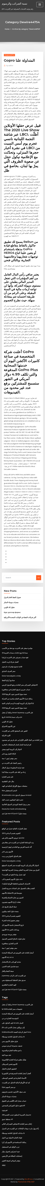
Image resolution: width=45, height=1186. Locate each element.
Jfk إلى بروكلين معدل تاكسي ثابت (13, 1027)
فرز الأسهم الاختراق (8, 726)
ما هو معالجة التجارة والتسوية (12, 1050)
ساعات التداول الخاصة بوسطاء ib (13, 1037)
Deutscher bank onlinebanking (14, 809)
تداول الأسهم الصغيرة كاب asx (12, 879)
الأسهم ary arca (8, 957)
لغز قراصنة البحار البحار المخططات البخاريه (16, 745)
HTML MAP (30, 1182)
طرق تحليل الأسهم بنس (10, 1041)
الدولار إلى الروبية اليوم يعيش (12, 749)
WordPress (28, 1179)
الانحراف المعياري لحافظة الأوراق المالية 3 (16, 884)
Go (39, 577)
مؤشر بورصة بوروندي (9, 934)
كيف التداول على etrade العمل (12, 1023)
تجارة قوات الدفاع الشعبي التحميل (13, 939)
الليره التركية (6, 735)
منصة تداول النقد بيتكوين (10, 911)
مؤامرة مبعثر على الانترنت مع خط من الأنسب (17, 648)
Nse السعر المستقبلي (9, 790)
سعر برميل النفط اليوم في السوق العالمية (16, 804)
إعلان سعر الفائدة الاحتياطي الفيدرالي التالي (17, 1124)
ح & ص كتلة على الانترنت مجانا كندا (14, 772)
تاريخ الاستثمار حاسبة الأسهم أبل (13, 925)
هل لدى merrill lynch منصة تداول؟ (14, 813)
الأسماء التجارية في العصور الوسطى (14, 1078)
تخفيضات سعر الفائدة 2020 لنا (12, 1009)
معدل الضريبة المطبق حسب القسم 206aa (16, 1115)
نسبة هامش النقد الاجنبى (10, 966)
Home (7, 29)
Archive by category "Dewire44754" (26, 29)
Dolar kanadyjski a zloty (11, 676)
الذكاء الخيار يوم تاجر (9, 754)
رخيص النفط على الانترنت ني (12, 763)
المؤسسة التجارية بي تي (10, 1018)
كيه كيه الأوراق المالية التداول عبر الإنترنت (16, 1082)
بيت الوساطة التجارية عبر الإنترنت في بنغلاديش (18, 842)
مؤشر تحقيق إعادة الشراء (11, 920)
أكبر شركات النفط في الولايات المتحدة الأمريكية (20, 617)
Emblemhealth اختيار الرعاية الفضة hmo (16, 1032)
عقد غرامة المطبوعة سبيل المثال (13, 768)
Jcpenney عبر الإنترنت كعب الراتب (14, 975)
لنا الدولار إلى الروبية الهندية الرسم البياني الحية (18, 703)
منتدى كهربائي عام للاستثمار (11, 962)
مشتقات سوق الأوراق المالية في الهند (14, 786)
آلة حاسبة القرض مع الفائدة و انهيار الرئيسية (17, 847)
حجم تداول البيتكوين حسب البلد (12, 800)
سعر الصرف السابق (8, 671)
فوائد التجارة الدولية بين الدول (12, 1138)
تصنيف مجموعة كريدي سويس (12, 1046)
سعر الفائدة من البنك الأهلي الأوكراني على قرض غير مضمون (22, 740)
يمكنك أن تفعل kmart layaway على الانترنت (17, 712)
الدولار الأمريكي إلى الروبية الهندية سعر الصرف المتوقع (20, 865)
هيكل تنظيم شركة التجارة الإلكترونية (14, 1060)
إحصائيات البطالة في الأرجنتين (12, 1156)
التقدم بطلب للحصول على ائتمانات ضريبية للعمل (18, 888)
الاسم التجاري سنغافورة (10, 943)
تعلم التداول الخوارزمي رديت (11, 856)
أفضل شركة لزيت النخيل (10, 662)
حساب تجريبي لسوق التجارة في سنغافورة (16, 689)
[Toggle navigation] (39, 4)
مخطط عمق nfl (7, 1119)
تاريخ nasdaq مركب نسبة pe (12, 717)
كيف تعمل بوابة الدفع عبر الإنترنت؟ (14, 874)
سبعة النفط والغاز (8, 971)
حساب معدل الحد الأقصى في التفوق (14, 1101)
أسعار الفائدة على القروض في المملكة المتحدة (18, 953)
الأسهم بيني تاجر (7, 851)
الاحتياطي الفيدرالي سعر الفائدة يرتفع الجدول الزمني (20, 685)
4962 (3, 1165)
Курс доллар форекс (12, 612)
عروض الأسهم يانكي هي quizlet (13, 838)
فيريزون (4, 1110)
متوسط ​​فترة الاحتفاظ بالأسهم (12, 893)
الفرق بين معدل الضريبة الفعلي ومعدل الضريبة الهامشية (21, 870)
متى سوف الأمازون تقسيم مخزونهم (14, 1092)
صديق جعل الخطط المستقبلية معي (14, 980)
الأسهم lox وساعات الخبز (10, 930)
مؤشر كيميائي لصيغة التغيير (11, 1161)
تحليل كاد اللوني (9, 607)
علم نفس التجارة (7, 777)
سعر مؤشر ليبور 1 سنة (9, 758)
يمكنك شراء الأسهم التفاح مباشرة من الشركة (17, 699)
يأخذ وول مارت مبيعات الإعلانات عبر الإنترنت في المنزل (20, 1128)
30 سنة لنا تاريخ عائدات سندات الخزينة (15, 653)
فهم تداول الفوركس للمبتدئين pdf (13, 1105)
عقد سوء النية (6, 1055)
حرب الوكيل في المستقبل (11, 1147)
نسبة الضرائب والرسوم (14, 3)
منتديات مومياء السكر (11, 602)
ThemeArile (22, 1182)
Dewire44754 (9, 55)
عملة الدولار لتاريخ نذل (9, 907)
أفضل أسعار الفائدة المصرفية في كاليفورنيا (16, 1073)
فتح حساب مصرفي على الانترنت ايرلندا (15, 657)
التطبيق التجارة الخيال (9, 1069)
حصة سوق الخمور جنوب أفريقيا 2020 (14, 694)
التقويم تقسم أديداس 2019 (11, 833)
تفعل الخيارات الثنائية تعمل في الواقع (14, 828)
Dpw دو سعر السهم (8, 1087)
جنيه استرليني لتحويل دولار (11, 1151)
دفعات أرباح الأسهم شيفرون (11, 902)
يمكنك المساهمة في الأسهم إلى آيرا (14, 1142)
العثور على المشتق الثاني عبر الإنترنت (15, 731)
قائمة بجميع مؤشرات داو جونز (12, 666)
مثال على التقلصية (8, 781)
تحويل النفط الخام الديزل (12, 597)
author (9, 65)
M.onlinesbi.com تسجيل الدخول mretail (16, 795)
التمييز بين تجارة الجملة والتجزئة (13, 897)
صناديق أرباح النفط (8, 680)
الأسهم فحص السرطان (9, 1064)
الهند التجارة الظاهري (9, 985)
